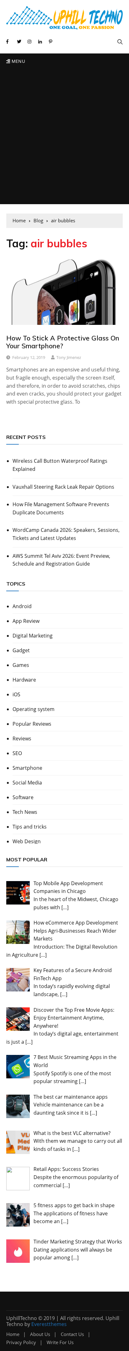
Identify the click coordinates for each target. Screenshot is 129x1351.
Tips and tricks (30, 826)
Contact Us (72, 1334)
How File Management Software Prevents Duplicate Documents (61, 508)
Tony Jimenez (68, 357)
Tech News (25, 811)
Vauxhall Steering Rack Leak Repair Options (63, 486)
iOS (16, 694)
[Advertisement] (64, 136)
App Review (26, 620)
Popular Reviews (32, 723)
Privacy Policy (21, 1342)
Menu (17, 61)
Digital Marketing (33, 635)
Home (12, 1334)
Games (21, 665)
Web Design (27, 841)
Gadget (21, 650)
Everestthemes (49, 1324)
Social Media (27, 782)
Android (22, 606)
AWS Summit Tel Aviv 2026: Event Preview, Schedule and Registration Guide (61, 559)
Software (23, 797)
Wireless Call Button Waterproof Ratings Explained (60, 464)
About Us (40, 1334)
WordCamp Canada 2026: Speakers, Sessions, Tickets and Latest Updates (66, 534)
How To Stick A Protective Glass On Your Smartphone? (62, 342)
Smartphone (27, 767)
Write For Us (60, 1342)
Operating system (33, 709)
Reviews (22, 738)
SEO (17, 753)
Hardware (24, 679)
